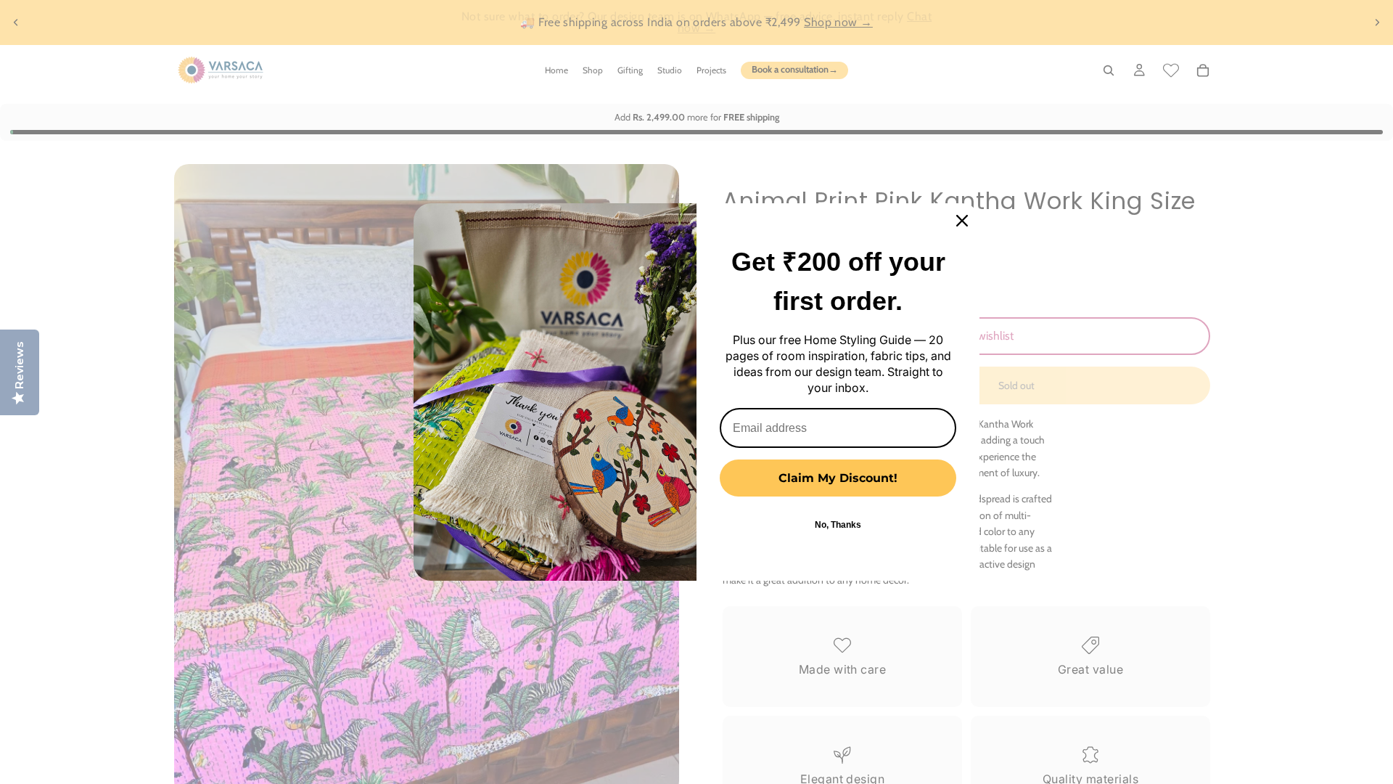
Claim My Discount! (837, 478)
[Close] (962, 220)
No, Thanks (838, 525)
